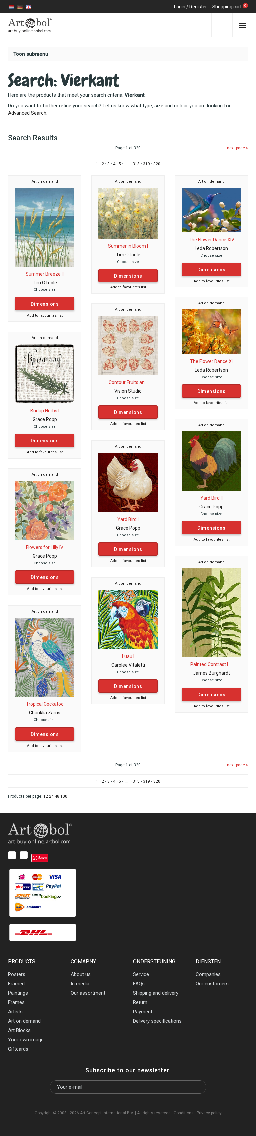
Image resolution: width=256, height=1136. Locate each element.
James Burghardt (211, 673)
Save (42, 857)
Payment (142, 1012)
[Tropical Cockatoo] (44, 657)
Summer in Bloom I (128, 246)
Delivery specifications (157, 1021)
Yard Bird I (128, 519)
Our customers (212, 984)
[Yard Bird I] (128, 482)
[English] (28, 6)
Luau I (128, 656)
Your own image (26, 1040)
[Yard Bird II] (211, 461)
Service (141, 974)
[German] (20, 6)
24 (51, 796)
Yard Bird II (211, 498)
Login (179, 6)
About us (81, 974)
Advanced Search (27, 113)
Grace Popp (45, 419)
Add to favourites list (45, 315)
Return (140, 1002)
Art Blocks (19, 1030)
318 (136, 164)
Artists (15, 1012)
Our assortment (88, 993)
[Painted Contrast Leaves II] (211, 612)
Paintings (18, 993)
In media (80, 984)
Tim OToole (45, 282)
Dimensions (45, 304)
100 (63, 796)
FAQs (139, 984)
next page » (237, 148)
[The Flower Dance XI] (211, 331)
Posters (16, 974)
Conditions (184, 1113)
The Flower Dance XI (211, 361)
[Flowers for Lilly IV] (44, 510)
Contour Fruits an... (128, 382)
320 (156, 164)
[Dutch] (11, 6)
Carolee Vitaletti (128, 665)
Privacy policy (209, 1113)
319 (146, 164)
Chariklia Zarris (44, 712)
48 (57, 796)
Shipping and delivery (155, 993)
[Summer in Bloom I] (128, 213)
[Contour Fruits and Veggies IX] (128, 345)
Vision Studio (128, 391)
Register (198, 6)
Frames (16, 1002)
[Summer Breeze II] (44, 227)
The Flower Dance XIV (211, 239)
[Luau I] (128, 619)
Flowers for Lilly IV (44, 547)
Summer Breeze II (45, 274)
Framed (16, 984)
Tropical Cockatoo (45, 704)
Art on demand (45, 181)
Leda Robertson (211, 248)
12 (45, 796)
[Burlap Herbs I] (44, 373)
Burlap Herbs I (44, 410)
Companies (208, 974)
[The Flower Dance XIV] (211, 210)
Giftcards (18, 1049)
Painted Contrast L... (211, 664)
